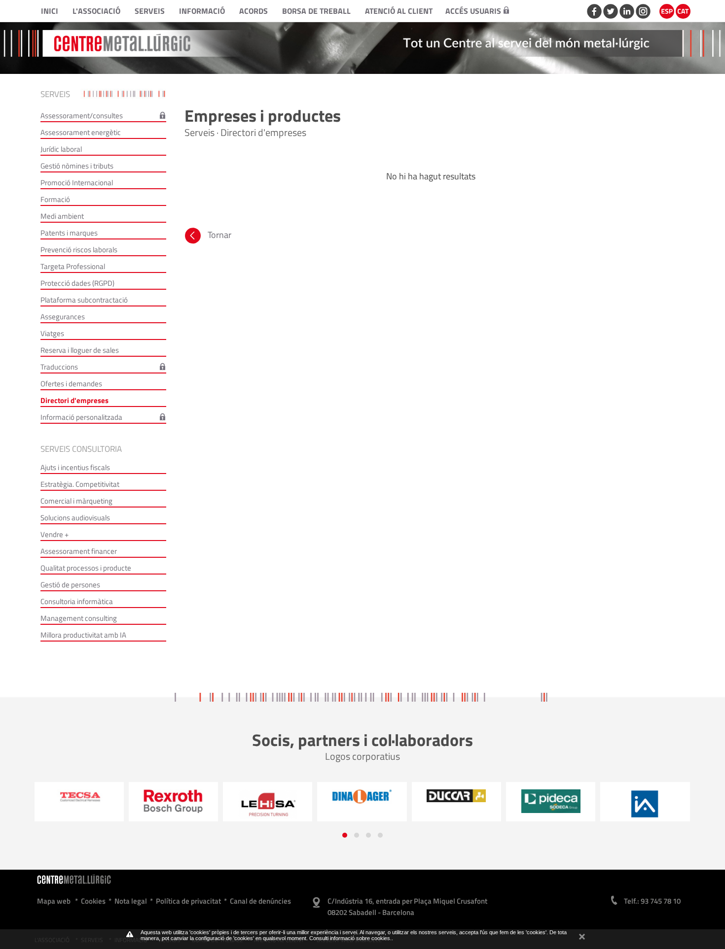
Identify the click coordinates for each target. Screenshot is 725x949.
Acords (253, 11)
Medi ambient (62, 216)
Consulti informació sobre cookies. (350, 938)
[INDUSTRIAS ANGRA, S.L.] (550, 804)
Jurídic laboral (61, 149)
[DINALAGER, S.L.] (267, 796)
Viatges (52, 333)
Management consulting (78, 618)
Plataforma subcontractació (84, 299)
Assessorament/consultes (81, 115)
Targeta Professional (72, 266)
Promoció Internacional (76, 182)
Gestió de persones (70, 584)
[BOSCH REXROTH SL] (79, 801)
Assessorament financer (78, 551)
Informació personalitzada (81, 417)
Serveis (150, 11)
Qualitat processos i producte (85, 568)
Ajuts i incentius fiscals (75, 467)
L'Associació (96, 11)
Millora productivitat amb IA (83, 635)
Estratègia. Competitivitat (79, 484)
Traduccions (59, 367)
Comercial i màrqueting (76, 501)
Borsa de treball (316, 11)
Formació (55, 199)
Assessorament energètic (80, 132)
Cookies (93, 901)
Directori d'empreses (74, 400)
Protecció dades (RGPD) (77, 283)
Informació (202, 11)
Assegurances (62, 316)
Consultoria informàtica (76, 601)
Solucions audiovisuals (75, 517)
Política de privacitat (188, 901)
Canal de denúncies (260, 901)
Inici (49, 11)
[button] (345, 835)
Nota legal (130, 901)
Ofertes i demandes (71, 383)
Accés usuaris (473, 11)
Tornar (219, 234)
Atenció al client (399, 11)
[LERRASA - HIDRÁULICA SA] (173, 804)
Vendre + (54, 534)
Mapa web (54, 901)
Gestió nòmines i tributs (76, 165)
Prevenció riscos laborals (78, 249)
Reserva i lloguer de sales (79, 350)
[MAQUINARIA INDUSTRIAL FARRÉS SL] (645, 801)
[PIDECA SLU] (456, 801)
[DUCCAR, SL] (362, 795)
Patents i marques (69, 232)
